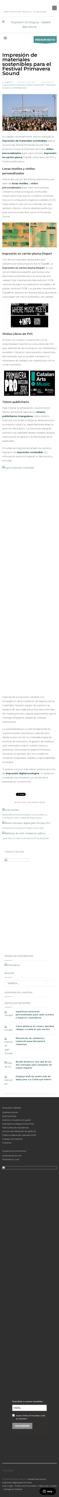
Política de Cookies (47, 1486)
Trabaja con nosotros (12, 1139)
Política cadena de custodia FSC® (19, 1135)
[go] (50, 983)
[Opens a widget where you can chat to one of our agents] (47, 1491)
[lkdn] (16, 1470)
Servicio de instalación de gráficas (19, 1131)
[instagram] (9, 4)
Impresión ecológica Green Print (18, 1124)
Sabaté (8, 82)
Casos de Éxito (9, 85)
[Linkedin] (4, 4)
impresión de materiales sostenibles (24, 140)
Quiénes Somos (10, 1112)
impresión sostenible (30, 452)
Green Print (40, 85)
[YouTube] (13, 4)
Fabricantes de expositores (15, 1127)
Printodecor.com (10, 1159)
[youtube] (25, 1470)
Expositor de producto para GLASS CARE (23, 828)
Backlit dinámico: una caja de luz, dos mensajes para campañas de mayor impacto (34, 1064)
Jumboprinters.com (11, 1155)
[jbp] (22, 4)
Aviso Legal (7, 1486)
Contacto (7, 1142)
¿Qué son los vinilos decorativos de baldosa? (25, 838)
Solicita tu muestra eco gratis (16, 1120)
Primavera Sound (33, 144)
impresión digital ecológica (22, 773)
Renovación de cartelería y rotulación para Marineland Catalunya (30, 1041)
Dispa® (45, 263)
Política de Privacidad (25, 1486)
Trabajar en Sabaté (12, 1489)
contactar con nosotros (15, 777)
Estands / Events (25, 85)
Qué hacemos (9, 1116)
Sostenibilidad (19, 88)
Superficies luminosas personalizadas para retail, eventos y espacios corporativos (35, 1014)
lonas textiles (20, 183)
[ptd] (18, 4)
